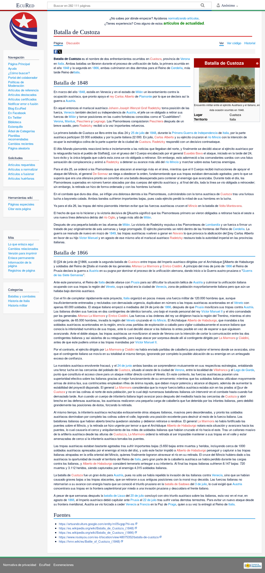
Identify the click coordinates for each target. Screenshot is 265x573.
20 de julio (137, 495)
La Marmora (227, 337)
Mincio (192, 205)
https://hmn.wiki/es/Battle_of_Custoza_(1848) (89, 541)
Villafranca (220, 370)
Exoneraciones (63, 564)
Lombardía (213, 224)
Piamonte (145, 96)
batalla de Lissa (114, 495)
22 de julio (150, 500)
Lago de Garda (244, 370)
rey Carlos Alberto (122, 96)
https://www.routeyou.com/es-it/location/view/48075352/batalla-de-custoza (109, 537)
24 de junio (124, 365)
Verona (185, 58)
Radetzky (86, 125)
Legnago (99, 121)
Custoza (155, 58)
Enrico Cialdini (172, 266)
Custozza (119, 434)
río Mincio (214, 137)
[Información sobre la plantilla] (257, 63)
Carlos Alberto (164, 137)
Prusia (135, 282)
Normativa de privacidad (19, 564)
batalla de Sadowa (177, 484)
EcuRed (25, 5)
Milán (139, 92)
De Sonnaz (100, 173)
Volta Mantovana (230, 205)
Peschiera (83, 121)
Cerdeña (177, 68)
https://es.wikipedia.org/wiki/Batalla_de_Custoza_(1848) (96, 528)
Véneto (110, 286)
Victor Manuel (88, 237)
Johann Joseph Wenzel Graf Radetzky (134, 108)
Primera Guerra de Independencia (195, 132)
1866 (95, 68)
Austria (70, 100)
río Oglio (109, 217)
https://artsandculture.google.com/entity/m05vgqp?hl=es (96, 524)
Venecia (69, 112)
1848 (66, 68)
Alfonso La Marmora (145, 266)
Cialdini (243, 337)
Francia (145, 504)
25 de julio (138, 132)
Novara (178, 233)
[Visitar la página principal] (23, 29)
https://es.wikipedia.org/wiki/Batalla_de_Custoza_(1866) (96, 532)
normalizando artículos (183, 18)
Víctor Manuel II (212, 311)
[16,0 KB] (227, 84)
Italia (61, 63)
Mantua (70, 121)
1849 (112, 233)
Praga (172, 504)
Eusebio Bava (193, 153)
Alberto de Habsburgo (202, 320)
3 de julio (201, 484)
